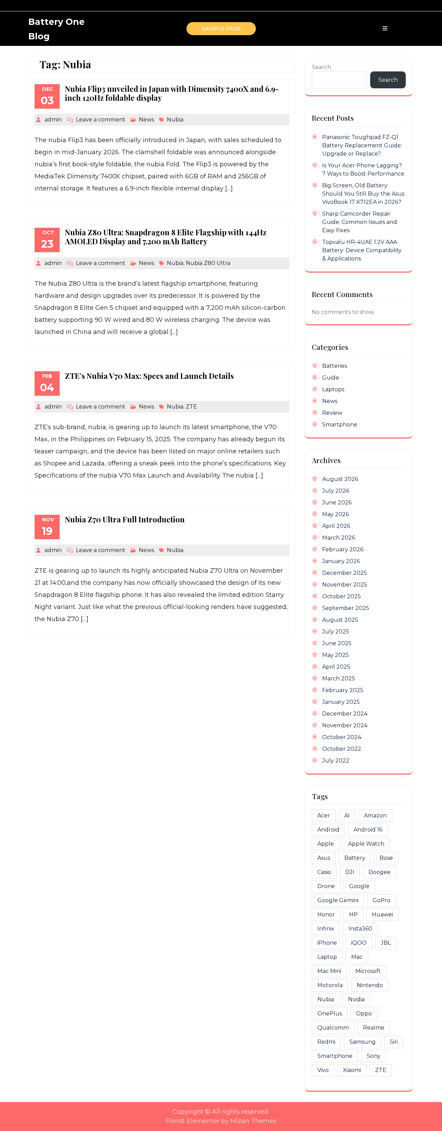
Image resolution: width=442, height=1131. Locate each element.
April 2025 (336, 666)
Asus (323, 858)
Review (332, 413)
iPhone (327, 943)
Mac (357, 957)
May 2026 (335, 514)
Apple (325, 843)
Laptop (327, 957)
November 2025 (344, 584)
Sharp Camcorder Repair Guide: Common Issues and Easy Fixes (359, 222)
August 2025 (340, 620)
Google (359, 886)
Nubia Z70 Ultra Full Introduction (125, 519)
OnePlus (329, 1013)
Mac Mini (329, 971)
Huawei (382, 914)
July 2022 (335, 760)
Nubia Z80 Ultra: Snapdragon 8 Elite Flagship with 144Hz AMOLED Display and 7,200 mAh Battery (165, 236)
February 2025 (342, 690)
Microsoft (368, 971)
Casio (324, 872)
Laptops (333, 389)
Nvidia (356, 999)
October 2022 (341, 749)
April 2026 (336, 526)
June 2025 (337, 643)
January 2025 (341, 702)
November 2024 (344, 725)
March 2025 (338, 678)
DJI (349, 872)
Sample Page (221, 28)
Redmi (326, 1042)
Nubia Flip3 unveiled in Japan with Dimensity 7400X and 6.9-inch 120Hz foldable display (172, 93)
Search (321, 67)
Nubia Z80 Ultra (208, 263)
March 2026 (338, 537)
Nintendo (370, 985)
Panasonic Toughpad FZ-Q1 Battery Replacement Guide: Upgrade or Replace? (362, 145)
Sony (374, 1056)
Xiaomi (352, 1070)
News (146, 119)
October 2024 (341, 737)
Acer (323, 815)
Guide (330, 377)
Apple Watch (366, 843)
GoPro (382, 900)
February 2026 (342, 549)
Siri (394, 1042)
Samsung (362, 1042)
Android (328, 829)
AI (347, 815)
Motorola (330, 985)
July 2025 (335, 631)
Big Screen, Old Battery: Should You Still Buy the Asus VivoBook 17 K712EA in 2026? (363, 193)
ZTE (191, 406)
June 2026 (337, 502)
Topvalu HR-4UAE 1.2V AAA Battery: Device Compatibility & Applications (362, 250)
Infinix (325, 928)
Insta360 (360, 928)
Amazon (375, 815)
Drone (326, 886)
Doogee (379, 872)
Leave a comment (100, 119)
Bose (386, 858)
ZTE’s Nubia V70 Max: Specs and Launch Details (149, 376)
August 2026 (340, 479)
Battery (354, 858)
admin (53, 119)
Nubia (175, 119)
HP (353, 914)
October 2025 (341, 596)
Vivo (323, 1070)
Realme (373, 1027)
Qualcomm (333, 1027)
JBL (386, 943)
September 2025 (345, 608)
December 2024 (344, 713)
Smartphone (339, 424)
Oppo (364, 1013)
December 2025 (344, 573)
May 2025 (335, 655)
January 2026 (341, 561)
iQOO (359, 943)
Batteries (334, 366)
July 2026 (335, 491)
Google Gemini (337, 900)
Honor (326, 914)
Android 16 (368, 829)
